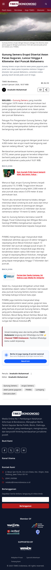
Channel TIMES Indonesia (16, 338)
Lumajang (40, 389)
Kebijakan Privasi (17, 558)
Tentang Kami (16, 562)
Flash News (6, 10)
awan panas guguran (12, 389)
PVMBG (29, 389)
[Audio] (40, 90)
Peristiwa (18, 10)
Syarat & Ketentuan (33, 558)
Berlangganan (25, 506)
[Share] (46, 90)
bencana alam (9, 393)
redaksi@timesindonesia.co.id (17, 482)
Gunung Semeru (20, 100)
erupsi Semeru (28, 386)
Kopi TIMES (29, 10)
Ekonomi (40, 10)
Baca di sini (25, 361)
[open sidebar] (3, 3)
